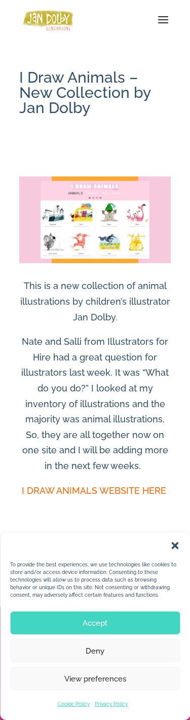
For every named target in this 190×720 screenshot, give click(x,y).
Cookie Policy (74, 704)
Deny (95, 651)
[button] (175, 546)
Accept (95, 623)
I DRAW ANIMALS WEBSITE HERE (95, 490)
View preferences (95, 678)
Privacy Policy (111, 704)
